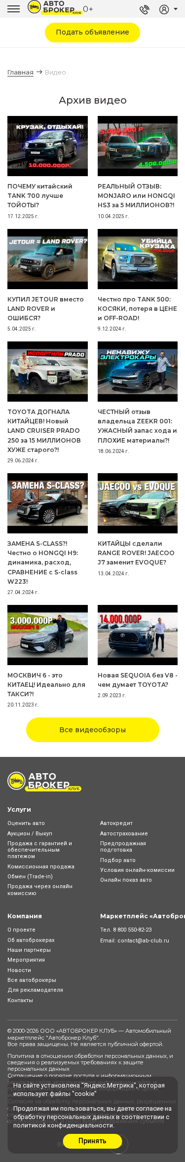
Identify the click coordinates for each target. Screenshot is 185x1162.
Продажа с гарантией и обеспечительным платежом (39, 850)
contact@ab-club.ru (143, 940)
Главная (20, 72)
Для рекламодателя (35, 990)
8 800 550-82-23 (132, 930)
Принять (92, 1141)
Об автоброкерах (30, 940)
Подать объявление (92, 32)
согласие (149, 1108)
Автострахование (124, 833)
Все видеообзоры (92, 729)
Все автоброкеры (31, 980)
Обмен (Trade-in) (30, 876)
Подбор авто (118, 860)
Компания (24, 916)
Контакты (20, 1000)
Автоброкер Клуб (72, 1037)
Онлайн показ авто (126, 880)
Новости (19, 970)
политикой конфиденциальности (63, 1125)
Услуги (19, 809)
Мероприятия (26, 960)
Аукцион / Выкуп (29, 833)
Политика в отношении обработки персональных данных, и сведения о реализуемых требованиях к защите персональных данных (90, 1062)
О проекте (21, 930)
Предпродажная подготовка (123, 846)
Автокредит (116, 823)
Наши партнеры (29, 950)
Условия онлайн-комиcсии (137, 870)
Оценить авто (26, 823)
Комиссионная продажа (40, 866)
